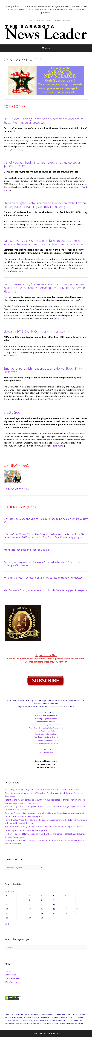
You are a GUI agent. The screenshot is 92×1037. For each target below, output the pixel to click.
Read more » (16, 149)
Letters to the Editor (46, 749)
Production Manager (46, 752)
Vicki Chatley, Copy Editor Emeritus (46, 737)
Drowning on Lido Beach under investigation (26, 830)
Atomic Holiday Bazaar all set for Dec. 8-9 (26, 549)
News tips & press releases (46, 719)
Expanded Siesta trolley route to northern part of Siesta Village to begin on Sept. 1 (43, 826)
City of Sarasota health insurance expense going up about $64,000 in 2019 (42, 164)
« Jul (7, 924)
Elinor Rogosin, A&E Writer (46, 731)
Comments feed (12, 978)
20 (77, 909)
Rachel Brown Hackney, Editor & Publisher (46, 725)
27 (77, 913)
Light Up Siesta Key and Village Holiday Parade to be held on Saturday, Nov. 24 (46, 520)
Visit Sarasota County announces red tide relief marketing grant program (45, 590)
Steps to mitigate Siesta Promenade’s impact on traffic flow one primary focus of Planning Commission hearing (46, 205)
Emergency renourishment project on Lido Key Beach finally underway (43, 370)
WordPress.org (12, 982)
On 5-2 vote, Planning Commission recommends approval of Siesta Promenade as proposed (43, 121)
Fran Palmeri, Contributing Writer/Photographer (46, 728)
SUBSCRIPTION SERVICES (46, 722)
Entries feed (10, 974)
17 (42, 909)
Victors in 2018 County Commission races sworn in (37, 331)
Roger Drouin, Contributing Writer (46, 743)
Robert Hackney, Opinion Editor (46, 734)
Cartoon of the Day (16, 489)
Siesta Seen (13, 412)
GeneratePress (54, 1033)
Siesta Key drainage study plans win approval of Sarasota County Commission (42, 789)
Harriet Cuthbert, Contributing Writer (46, 740)
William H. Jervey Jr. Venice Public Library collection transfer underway (43, 577)
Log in (8, 971)
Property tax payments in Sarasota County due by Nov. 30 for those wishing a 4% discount (42, 564)
